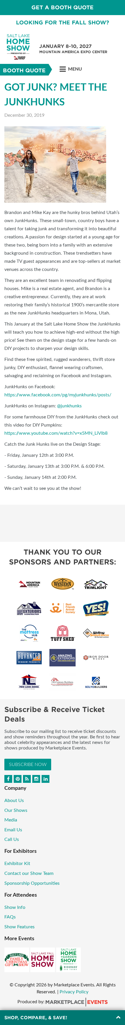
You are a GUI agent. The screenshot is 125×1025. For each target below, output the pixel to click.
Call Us (11, 839)
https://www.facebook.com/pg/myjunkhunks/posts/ (57, 395)
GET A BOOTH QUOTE (62, 7)
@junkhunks (69, 406)
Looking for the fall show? (62, 22)
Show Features (19, 927)
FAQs (10, 917)
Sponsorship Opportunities (33, 883)
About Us (14, 800)
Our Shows (15, 810)
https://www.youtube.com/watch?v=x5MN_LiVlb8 (56, 433)
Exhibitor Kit (17, 863)
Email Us (13, 830)
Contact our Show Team (29, 873)
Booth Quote (24, 70)
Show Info (14, 907)
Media (10, 820)
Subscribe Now (28, 764)
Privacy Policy (74, 992)
